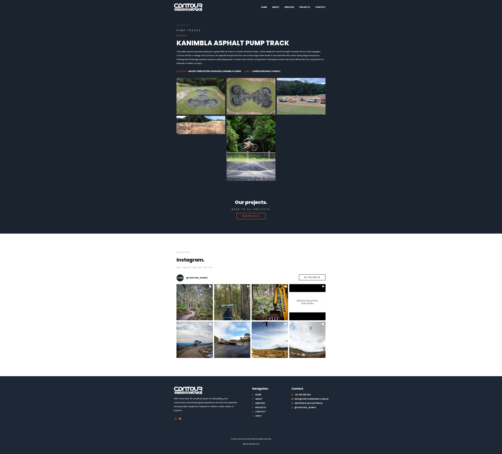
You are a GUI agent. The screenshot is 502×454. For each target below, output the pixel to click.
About (275, 7)
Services (289, 7)
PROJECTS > (182, 35)
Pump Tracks (188, 30)
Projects (304, 7)
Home (264, 7)
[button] (194, 302)
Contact (320, 7)
